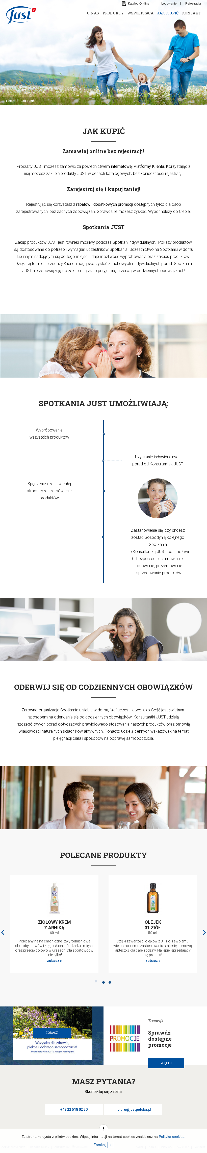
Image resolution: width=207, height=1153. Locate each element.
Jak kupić (167, 12)
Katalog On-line (138, 3)
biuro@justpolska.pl (134, 1109)
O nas (93, 12)
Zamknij (102, 1145)
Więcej (166, 1063)
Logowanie (169, 3)
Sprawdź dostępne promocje (160, 1038)
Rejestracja (193, 3)
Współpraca (140, 12)
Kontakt (191, 12)
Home (10, 101)
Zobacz (52, 1033)
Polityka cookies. (172, 1137)
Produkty (113, 12)
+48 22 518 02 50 (74, 1109)
